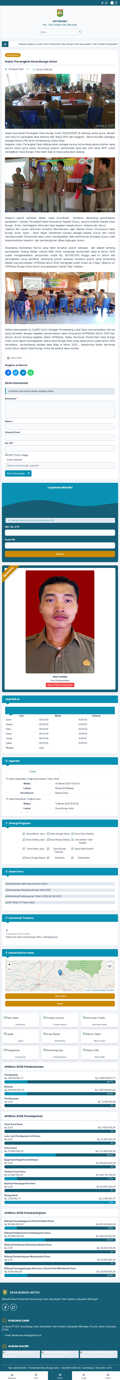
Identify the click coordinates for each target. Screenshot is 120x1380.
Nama (9, 421)
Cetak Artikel (16, 358)
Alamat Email (12, 432)
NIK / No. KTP (12, 527)
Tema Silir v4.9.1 (103, 1367)
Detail (60, 1003)
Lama (33, 771)
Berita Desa (13, 55)
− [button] (9, 969)
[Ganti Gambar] (14, 459)
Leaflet (87, 990)
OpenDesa (87, 1367)
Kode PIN (10, 539)
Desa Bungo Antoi (50, 1367)
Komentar (11, 398)
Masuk (60, 554)
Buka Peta (60, 996)
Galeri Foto (15, 871)
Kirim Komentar (16, 473)
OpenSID (110, 990)
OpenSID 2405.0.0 (70, 1367)
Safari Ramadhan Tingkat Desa (24, 799)
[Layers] (109, 965)
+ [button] (9, 964)
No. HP (9, 443)
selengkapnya (50, 925)
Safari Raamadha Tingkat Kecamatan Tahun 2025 (34, 779)
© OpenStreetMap (99, 990)
